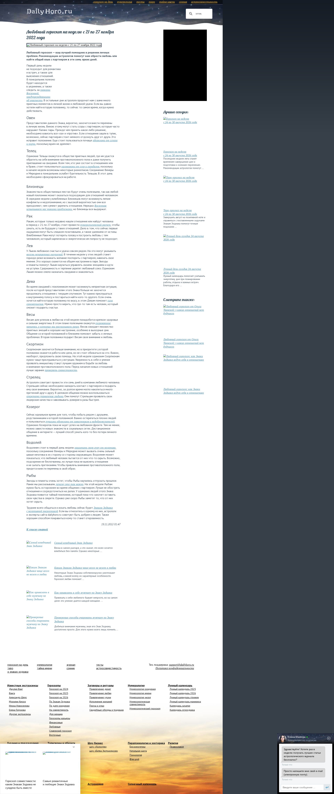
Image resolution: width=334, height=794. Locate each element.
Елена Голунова (17, 709)
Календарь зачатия (180, 705)
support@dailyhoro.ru (181, 664)
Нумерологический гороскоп (145, 708)
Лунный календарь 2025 (183, 689)
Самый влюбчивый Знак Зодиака (73, 543)
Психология (136, 755)
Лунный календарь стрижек (184, 697)
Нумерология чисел (140, 697)
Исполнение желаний (100, 701)
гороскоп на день (103, 1)
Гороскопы (54, 685)
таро (152, 1)
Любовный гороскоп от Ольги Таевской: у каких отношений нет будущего (183, 343)
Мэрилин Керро (17, 701)
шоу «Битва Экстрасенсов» (103, 750)
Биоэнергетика (137, 746)
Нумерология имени (140, 693)
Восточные (55, 735)
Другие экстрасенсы (20, 714)
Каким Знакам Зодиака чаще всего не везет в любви (85, 567)
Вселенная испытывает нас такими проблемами (66, 207)
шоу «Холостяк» (98, 746)
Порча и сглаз (96, 705)
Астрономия (95, 783)
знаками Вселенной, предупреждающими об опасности (38, 95)
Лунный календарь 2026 (183, 693)
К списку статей (37, 529)
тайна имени (167, 1)
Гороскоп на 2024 (58, 689)
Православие (177, 746)
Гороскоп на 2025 (58, 693)
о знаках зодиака (17, 671)
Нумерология (136, 685)
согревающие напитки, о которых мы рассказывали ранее (68, 324)
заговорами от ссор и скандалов (80, 166)
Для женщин (56, 714)
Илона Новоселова (19, 705)
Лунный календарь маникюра (185, 701)
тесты (140, 1)
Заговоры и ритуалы (101, 685)
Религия (173, 743)
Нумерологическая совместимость (140, 703)
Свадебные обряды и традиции (106, 709)
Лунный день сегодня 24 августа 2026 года (182, 270)
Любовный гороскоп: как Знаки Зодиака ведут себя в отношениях (183, 390)
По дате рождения (59, 705)
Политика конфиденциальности (175, 668)
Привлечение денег (100, 689)
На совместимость (58, 709)
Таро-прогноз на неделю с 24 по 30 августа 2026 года (180, 212)
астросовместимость (204, 1)
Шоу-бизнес (95, 743)
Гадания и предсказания (22, 743)
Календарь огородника (182, 709)
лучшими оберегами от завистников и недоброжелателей (80, 421)
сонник (183, 1)
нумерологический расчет (95, 224)
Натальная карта (138, 750)
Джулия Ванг (16, 689)
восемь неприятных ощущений (44, 254)
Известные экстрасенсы (22, 685)
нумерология (124, 1)
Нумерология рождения (143, 689)
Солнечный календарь (142, 783)
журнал (71, 664)
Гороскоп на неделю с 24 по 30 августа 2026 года (180, 153)
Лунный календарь (180, 685)
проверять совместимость (61, 370)
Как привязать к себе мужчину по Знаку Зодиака (83, 592)
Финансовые (56, 722)
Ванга (12, 693)
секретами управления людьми (44, 396)
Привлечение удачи (100, 697)
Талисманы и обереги (61, 743)
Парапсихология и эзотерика (146, 743)
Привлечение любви (100, 693)
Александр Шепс (18, 697)
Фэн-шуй (134, 759)
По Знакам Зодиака (59, 701)
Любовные (55, 726)
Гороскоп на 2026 (58, 697)
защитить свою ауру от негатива (95, 447)
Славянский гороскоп (60, 730)
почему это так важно (70, 484)
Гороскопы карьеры (59, 718)
